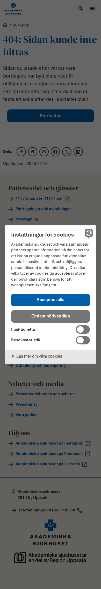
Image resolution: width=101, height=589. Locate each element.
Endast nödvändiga (50, 316)
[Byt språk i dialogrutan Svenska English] (88, 233)
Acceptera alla (50, 299)
